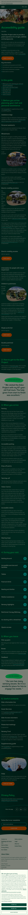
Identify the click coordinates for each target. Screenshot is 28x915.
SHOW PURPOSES (14, 912)
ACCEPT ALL (14, 904)
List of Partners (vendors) (6, 901)
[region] (14, 892)
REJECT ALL (14, 908)
